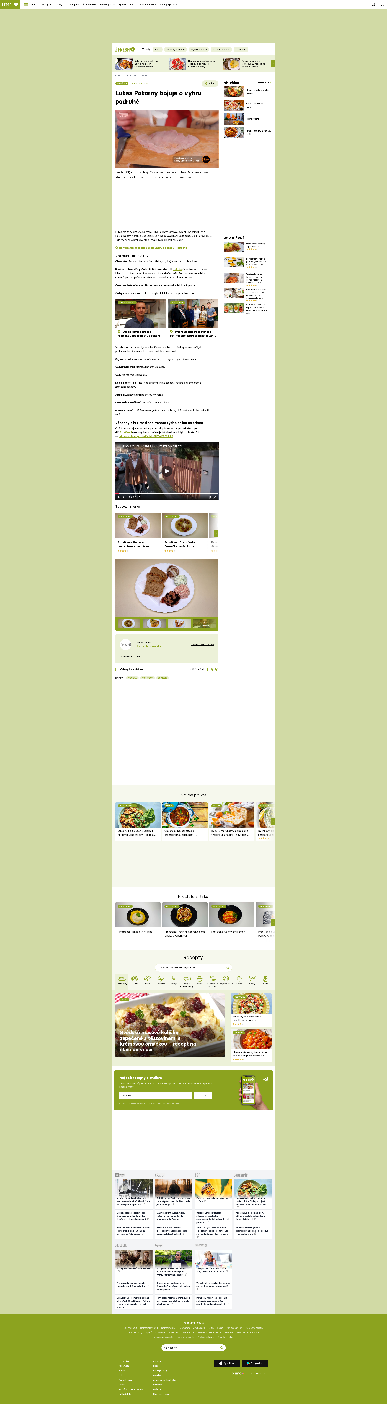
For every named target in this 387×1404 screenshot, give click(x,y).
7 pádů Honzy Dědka (155, 1332)
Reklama (122, 1370)
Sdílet (211, 84)
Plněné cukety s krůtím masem (257, 91)
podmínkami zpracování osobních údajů (163, 1103)
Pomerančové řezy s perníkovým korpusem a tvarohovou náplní (256, 262)
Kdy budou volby (234, 1328)
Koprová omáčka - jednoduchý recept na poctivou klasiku (253, 63)
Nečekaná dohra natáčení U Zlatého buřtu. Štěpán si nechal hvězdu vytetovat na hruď (172, 1230)
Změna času (199, 1328)
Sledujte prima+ (168, 4)
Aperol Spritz (252, 118)
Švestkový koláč (225, 1337)
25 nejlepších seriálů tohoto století (133, 1268)
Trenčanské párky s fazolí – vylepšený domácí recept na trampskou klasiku (255, 278)
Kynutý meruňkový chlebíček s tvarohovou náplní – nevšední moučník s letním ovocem (229, 833)
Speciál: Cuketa (127, 4)
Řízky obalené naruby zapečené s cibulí (255, 245)
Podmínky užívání (126, 1380)
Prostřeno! (126, 432)
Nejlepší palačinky (206, 1337)
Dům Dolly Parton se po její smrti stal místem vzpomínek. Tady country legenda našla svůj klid (212, 1301)
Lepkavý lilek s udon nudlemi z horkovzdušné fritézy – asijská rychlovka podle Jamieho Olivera (137, 833)
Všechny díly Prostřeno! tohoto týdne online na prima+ (159, 423)
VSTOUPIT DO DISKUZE (132, 256)
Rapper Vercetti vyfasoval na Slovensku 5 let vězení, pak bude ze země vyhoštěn (173, 1286)
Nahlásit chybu (125, 1394)
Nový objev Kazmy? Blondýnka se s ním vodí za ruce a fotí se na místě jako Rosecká (173, 1301)
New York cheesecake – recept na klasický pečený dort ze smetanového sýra (256, 293)
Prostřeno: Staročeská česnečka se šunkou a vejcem (180, 544)
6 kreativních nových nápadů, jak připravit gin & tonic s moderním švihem (256, 308)
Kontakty (157, 1375)
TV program (184, 1328)
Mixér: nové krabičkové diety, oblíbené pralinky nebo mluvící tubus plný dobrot (250, 1216)
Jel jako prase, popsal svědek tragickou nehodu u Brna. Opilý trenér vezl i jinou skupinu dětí (131, 1216)
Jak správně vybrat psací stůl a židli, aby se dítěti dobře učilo (211, 1270)
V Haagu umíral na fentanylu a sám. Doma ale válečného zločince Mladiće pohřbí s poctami (133, 1201)
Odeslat (202, 1095)
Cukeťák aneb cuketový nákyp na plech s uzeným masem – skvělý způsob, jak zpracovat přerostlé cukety (147, 68)
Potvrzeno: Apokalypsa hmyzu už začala (212, 1199)
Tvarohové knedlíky (186, 1337)
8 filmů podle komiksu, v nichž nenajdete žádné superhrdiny (131, 1284)
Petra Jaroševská (140, 83)
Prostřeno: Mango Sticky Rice (135, 931)
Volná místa (124, 1366)
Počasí (220, 1328)
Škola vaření (89, 4)
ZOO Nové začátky (254, 1328)
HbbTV (122, 1375)
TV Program (72, 4)
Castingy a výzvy (160, 1370)
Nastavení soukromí (161, 1394)
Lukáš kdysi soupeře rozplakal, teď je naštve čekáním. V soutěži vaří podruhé (140, 334)
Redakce (157, 1389)
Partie (211, 1328)
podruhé (177, 269)
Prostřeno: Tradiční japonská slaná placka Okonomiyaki (184, 933)
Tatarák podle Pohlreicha (209, 1332)
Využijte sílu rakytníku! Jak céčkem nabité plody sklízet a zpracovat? (213, 1284)
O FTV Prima (124, 1361)
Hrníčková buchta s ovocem (256, 105)
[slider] (167, 493)
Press (155, 1366)
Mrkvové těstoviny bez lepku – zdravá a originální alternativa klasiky (250, 1056)
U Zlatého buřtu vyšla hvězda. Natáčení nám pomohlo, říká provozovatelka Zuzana (171, 1216)
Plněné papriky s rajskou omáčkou (258, 132)
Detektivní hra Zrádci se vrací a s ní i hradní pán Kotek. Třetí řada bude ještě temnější (173, 1201)
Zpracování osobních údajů (164, 1380)
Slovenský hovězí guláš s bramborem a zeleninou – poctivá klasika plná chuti (179, 833)
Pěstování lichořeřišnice (248, 1332)
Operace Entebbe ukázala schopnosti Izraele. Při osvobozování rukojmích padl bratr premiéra (212, 1218)
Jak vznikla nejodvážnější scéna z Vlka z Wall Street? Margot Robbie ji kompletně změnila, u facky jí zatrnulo (133, 1303)
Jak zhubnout (130, 1328)
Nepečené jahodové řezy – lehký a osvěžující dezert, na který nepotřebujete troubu (201, 65)
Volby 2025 (174, 1332)
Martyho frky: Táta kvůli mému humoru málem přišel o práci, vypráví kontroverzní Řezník (171, 1271)
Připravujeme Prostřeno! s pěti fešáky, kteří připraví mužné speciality (192, 334)
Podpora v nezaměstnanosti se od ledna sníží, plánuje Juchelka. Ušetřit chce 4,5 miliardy (133, 1230)
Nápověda (157, 1384)
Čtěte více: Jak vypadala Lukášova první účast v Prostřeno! (151, 247)
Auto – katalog (135, 1332)
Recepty (46, 4)
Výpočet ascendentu (163, 1337)
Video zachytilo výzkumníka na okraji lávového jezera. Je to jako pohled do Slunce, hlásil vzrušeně (212, 1230)
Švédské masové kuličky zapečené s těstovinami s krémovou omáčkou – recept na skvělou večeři (158, 1041)
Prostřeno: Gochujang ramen (228, 931)
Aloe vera (228, 1332)
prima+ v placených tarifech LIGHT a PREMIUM (146, 436)
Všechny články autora (202, 644)
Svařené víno (188, 1332)
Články (58, 4)
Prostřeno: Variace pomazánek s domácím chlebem (133, 544)
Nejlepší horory (168, 1328)
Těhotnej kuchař (147, 4)
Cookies (122, 1384)
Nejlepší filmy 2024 (149, 1328)
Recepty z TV (107, 4)
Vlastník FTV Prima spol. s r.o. (131, 1389)
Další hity (264, 82)
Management (159, 1361)
